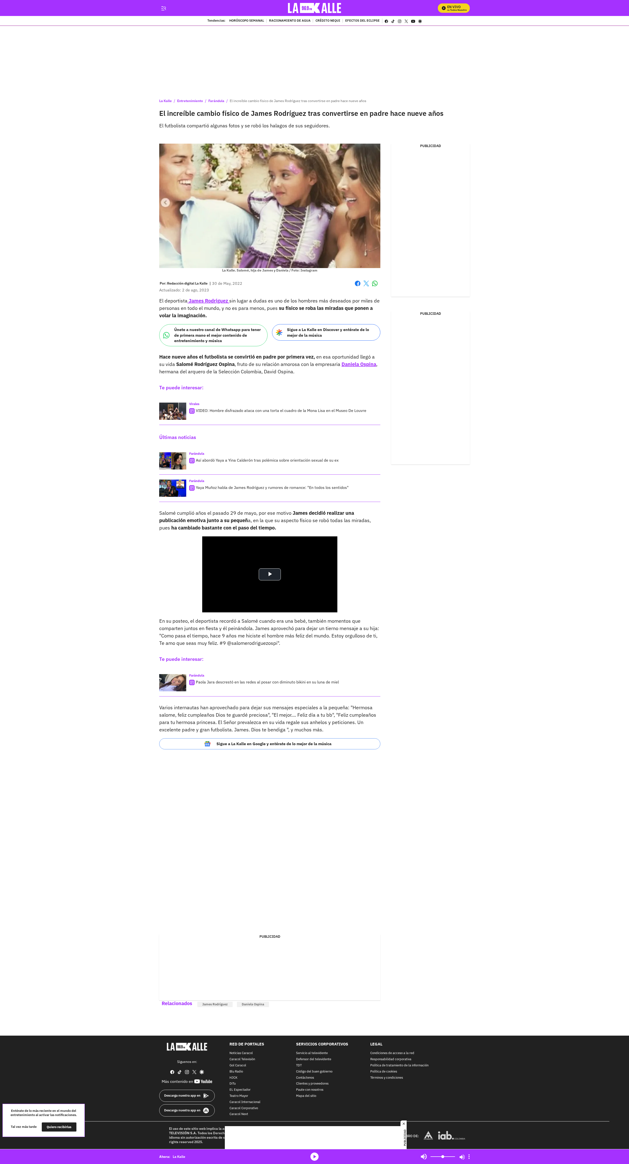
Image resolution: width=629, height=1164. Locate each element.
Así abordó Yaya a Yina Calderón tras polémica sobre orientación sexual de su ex (267, 460)
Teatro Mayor (238, 1096)
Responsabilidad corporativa (390, 1059)
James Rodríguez (208, 300)
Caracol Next (238, 1114)
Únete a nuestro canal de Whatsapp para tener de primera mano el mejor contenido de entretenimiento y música (217, 335)
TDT (299, 1065)
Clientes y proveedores (312, 1084)
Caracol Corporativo (243, 1108)
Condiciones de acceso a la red (392, 1053)
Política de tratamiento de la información (399, 1065)
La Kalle (165, 101)
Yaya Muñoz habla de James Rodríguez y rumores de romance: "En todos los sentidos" (272, 487)
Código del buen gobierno (314, 1071)
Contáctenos (305, 1077)
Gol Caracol (237, 1065)
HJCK (233, 1077)
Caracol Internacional (244, 1102)
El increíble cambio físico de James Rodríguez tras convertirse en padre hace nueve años (298, 101)
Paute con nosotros (309, 1089)
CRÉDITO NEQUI (327, 21)
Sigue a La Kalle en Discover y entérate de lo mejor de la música (328, 332)
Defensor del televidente (313, 1059)
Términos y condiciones (386, 1077)
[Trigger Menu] (163, 8)
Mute (424, 1157)
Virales (194, 404)
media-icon (314, 1156)
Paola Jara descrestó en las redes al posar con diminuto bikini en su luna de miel (267, 682)
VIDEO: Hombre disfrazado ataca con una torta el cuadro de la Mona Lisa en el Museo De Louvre (281, 410)
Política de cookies (383, 1071)
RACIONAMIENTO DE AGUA (290, 21)
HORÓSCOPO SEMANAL (246, 21)
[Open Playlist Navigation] (469, 1156)
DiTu (232, 1084)
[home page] (314, 8)
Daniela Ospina (359, 364)
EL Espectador (240, 1089)
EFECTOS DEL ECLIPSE (362, 21)
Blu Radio (236, 1071)
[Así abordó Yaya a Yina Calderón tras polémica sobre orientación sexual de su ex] (172, 460)
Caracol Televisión (242, 1059)
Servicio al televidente (312, 1053)
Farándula (216, 101)
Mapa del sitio (306, 1096)
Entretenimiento (190, 101)
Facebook (358, 286)
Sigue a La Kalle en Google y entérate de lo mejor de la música (273, 743)
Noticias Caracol (241, 1053)
